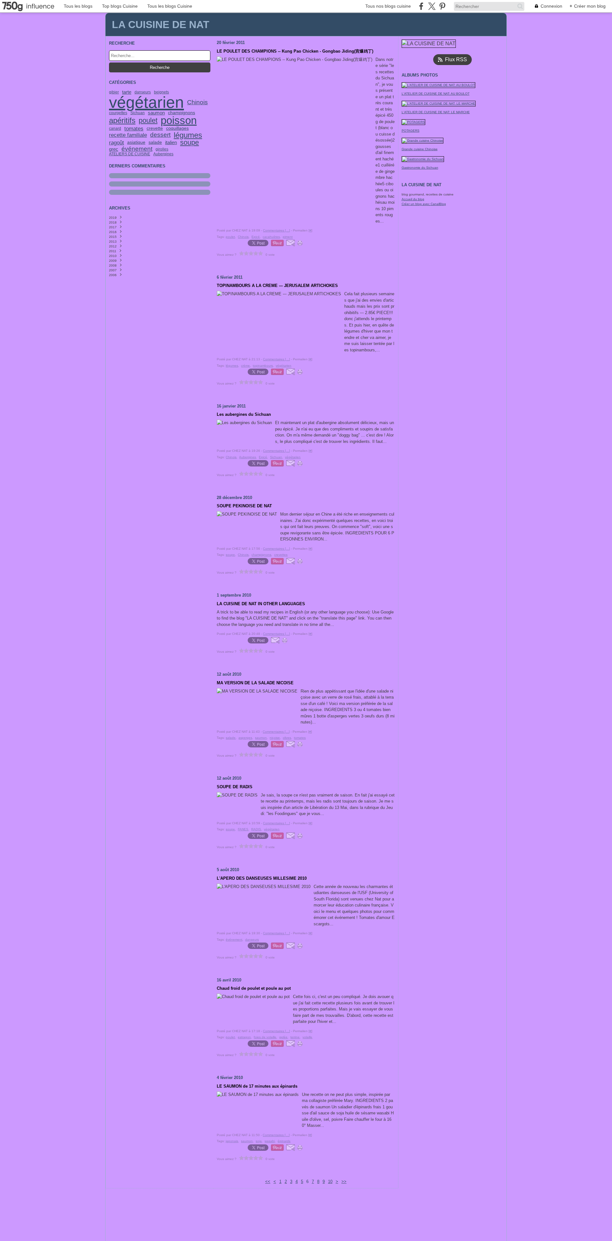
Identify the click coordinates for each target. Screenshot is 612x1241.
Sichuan (137, 113)
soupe (189, 142)
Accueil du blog (413, 199)
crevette (155, 128)
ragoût (116, 142)
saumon (156, 112)
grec (113, 149)
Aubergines (163, 154)
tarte (126, 92)
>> (343, 1181)
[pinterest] (442, 6)
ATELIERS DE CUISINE (129, 154)
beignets (161, 92)
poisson (179, 120)
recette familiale (128, 135)
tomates (133, 128)
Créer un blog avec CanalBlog (424, 204)
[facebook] (421, 6)
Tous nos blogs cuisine (388, 6)
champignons (181, 113)
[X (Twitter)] (432, 6)
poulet (148, 120)
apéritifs (122, 120)
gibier (114, 92)
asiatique (136, 142)
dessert (160, 135)
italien (171, 142)
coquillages (177, 128)
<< (267, 1181)
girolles (162, 149)
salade (155, 142)
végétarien (146, 102)
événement (136, 149)
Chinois (197, 102)
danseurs (143, 92)
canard (115, 128)
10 (330, 1181)
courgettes (118, 113)
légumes (188, 135)
